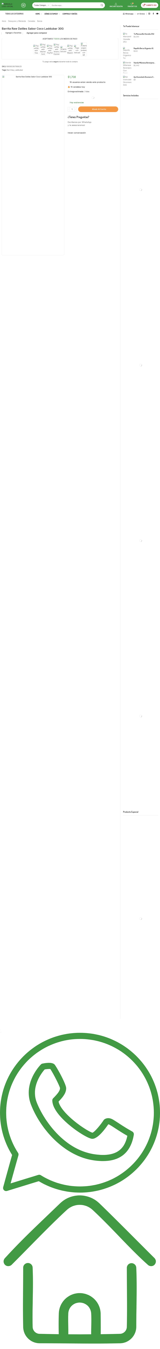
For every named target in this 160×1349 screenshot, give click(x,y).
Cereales (31, 21)
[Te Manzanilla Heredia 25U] (127, 38)
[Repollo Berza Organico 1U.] (127, 53)
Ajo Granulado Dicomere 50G (144, 77)
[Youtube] (157, 14)
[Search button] (102, 5)
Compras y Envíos (70, 14)
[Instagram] (149, 14)
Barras (39, 21)
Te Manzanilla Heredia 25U (144, 34)
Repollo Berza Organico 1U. (144, 48)
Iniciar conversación (77, 133)
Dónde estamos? (51, 14)
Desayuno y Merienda (17, 21)
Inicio (4, 21)
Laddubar (19, 70)
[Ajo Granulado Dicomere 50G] (127, 81)
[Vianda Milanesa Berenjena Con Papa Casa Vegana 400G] (127, 67)
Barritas (10, 70)
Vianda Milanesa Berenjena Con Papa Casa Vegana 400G (144, 63)
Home (37, 14)
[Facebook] (153, 14)
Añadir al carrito (99, 109)
